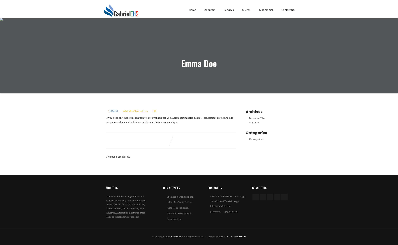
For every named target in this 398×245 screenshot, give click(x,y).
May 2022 (254, 122)
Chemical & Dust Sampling (180, 197)
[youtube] (284, 197)
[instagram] (277, 197)
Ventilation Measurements (179, 213)
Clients (246, 10)
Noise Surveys (174, 219)
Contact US (288, 10)
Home (192, 10)
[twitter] (263, 197)
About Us (209, 10)
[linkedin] (270, 197)
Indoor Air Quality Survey (179, 202)
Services (229, 10)
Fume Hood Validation (178, 208)
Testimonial (266, 10)
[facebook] (255, 197)
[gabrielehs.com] (121, 11)
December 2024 (257, 118)
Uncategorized (256, 139)
